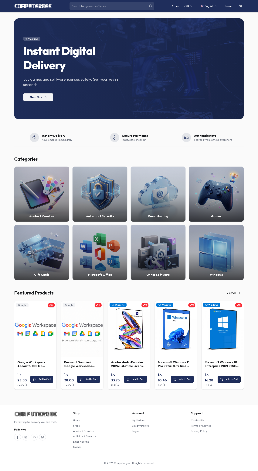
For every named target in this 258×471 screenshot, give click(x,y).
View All (231, 292)
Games (77, 447)
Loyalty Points (140, 425)
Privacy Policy (199, 431)
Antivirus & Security (84, 436)
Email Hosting (81, 441)
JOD (186, 6)
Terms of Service (201, 425)
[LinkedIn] (34, 437)
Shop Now (35, 97)
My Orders (138, 420)
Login (229, 6)
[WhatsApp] (42, 437)
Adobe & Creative (83, 431)
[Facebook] (17, 437)
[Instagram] (25, 437)
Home (76, 420)
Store (175, 6)
